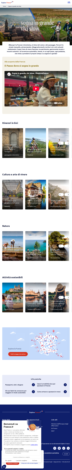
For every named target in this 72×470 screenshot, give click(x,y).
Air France (54, 428)
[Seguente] (67, 143)
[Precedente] (61, 143)
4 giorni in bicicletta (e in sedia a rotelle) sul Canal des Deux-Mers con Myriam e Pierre (58, 146)
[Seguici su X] (68, 448)
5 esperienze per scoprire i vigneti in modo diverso (58, 303)
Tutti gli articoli (66, 461)
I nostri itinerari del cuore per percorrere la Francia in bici (35, 303)
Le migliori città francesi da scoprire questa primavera (34, 200)
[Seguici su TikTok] (63, 448)
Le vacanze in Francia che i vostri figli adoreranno (12, 303)
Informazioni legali (47, 461)
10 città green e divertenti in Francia (11, 201)
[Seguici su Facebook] (59, 448)
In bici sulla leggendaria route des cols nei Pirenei (35, 149)
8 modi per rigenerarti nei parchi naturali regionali (58, 252)
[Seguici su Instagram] (54, 448)
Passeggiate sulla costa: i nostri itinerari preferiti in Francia (36, 252)
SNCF (52, 431)
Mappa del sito (57, 461)
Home (4, 6)
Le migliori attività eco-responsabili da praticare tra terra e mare (11, 250)
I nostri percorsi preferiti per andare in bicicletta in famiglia (11, 148)
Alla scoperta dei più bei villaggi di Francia (58, 201)
